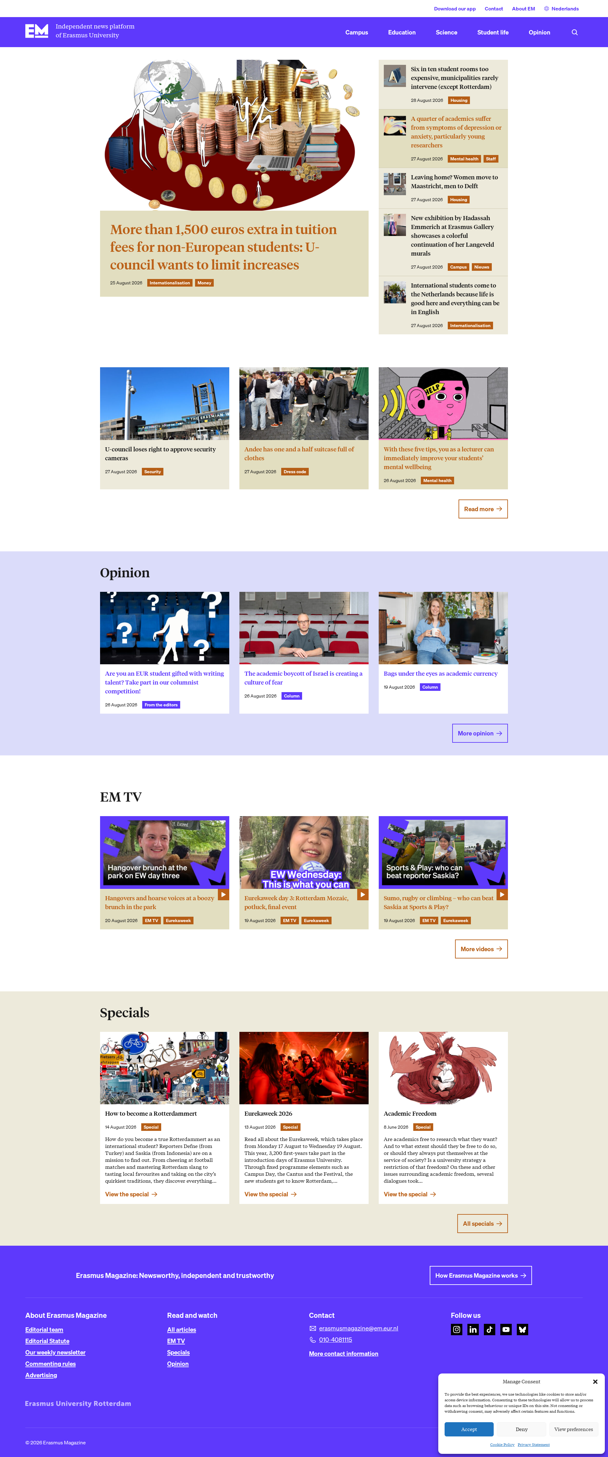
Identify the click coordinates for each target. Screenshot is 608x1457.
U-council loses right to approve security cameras (160, 454)
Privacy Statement (534, 1444)
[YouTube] (506, 1329)
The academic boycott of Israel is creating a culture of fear (303, 678)
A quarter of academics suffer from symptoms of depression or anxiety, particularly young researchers (456, 132)
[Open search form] (575, 32)
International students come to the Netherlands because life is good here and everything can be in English (455, 299)
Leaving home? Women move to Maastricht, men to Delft (454, 182)
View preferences (573, 1429)
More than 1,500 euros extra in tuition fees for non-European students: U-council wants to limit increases (223, 247)
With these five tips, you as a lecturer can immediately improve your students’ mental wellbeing (439, 458)
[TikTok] (489, 1329)
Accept (469, 1429)
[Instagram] (456, 1329)
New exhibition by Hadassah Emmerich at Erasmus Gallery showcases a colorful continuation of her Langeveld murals (452, 235)
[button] (595, 1382)
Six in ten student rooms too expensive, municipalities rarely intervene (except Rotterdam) (454, 77)
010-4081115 (335, 1339)
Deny (522, 1429)
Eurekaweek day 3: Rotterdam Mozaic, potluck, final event (296, 903)
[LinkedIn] (473, 1329)
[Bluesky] (522, 1329)
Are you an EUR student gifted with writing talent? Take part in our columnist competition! (164, 682)
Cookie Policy (502, 1444)
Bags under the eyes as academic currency (441, 673)
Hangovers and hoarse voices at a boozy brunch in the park (159, 903)
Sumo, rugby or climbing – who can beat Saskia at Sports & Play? (439, 903)
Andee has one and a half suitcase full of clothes (299, 454)
